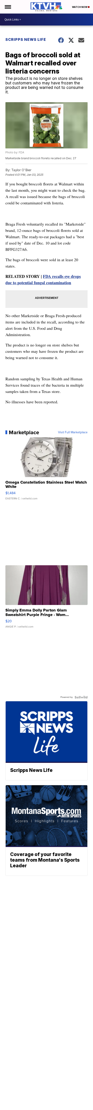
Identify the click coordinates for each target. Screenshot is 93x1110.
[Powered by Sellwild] (81, 697)
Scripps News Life (25, 39)
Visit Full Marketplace (73, 432)
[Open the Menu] (7, 6)
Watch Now (80, 7)
